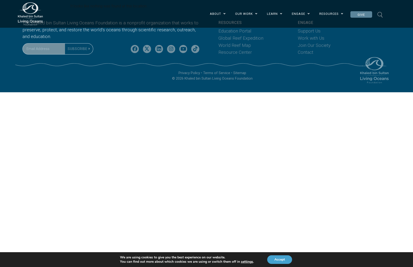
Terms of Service (216, 73)
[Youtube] (183, 49)
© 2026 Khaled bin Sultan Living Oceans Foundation (212, 78)
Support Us (309, 31)
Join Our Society (314, 45)
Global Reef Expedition (240, 38)
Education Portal (234, 31)
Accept (279, 259)
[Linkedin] (159, 49)
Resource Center (235, 52)
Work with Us (311, 38)
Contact (305, 52)
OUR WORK (244, 14)
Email (27, 40)
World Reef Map (234, 45)
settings (247, 262)
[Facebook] (135, 49)
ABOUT (215, 14)
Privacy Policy (189, 73)
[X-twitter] (147, 49)
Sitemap (239, 73)
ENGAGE (298, 14)
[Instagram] (171, 49)
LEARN (272, 14)
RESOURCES (329, 14)
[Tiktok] (195, 49)
